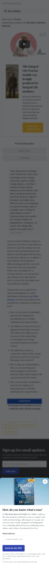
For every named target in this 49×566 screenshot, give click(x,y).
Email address (9, 533)
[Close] (45, 481)
